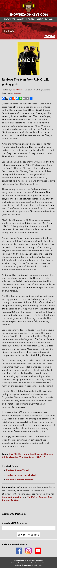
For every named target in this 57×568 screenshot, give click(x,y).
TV (46, 19)
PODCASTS (9, 19)
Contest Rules (40, 563)
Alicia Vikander (10, 457)
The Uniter (32, 497)
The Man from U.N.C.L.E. (32, 457)
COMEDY (30, 19)
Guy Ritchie (15, 454)
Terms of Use (29, 563)
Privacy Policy (16, 563)
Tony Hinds (17, 89)
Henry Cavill (29, 454)
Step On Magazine (11, 497)
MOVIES (20, 19)
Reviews (17, 93)
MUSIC (40, 19)
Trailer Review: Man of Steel (21, 474)
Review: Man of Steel (17, 470)
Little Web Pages (35, 565)
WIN (51, 19)
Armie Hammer (45, 454)
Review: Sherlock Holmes (19, 479)
